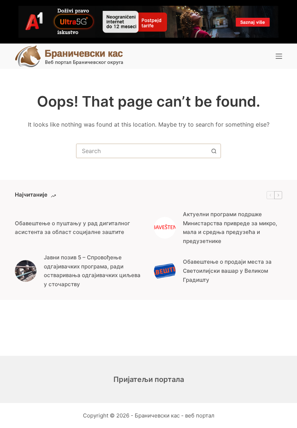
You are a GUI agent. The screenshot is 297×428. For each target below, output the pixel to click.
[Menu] (279, 56)
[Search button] (214, 151)
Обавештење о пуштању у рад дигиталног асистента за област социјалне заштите (72, 228)
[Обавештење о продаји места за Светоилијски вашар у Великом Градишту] (165, 271)
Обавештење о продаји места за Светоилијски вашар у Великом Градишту (227, 270)
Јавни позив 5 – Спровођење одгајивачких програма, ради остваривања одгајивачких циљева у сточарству (92, 271)
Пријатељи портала (148, 379)
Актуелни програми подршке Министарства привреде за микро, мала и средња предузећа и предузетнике (230, 227)
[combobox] (141, 151)
